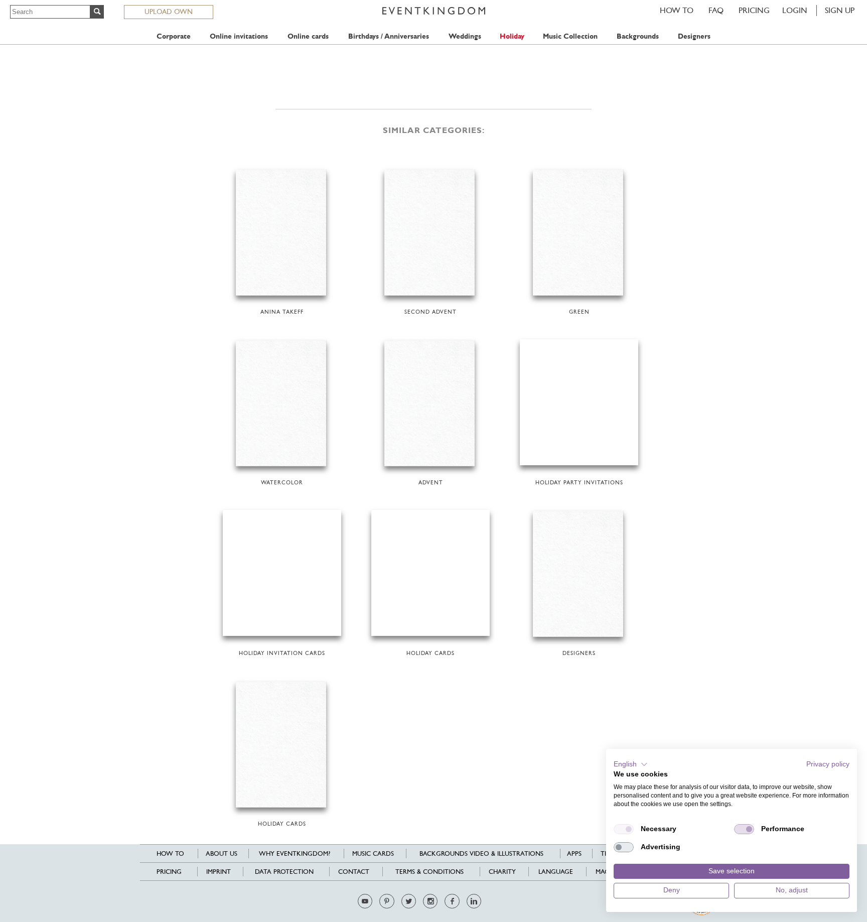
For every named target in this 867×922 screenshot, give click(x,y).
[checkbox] (624, 829)
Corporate (174, 36)
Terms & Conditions (429, 871)
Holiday (512, 36)
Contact (353, 871)
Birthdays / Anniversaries (388, 36)
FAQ (716, 10)
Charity (502, 871)
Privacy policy (827, 764)
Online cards (308, 36)
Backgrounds (638, 36)
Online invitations (239, 36)
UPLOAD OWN (168, 12)
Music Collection (570, 36)
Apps (574, 853)
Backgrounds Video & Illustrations (481, 853)
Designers (694, 36)
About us (221, 853)
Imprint (218, 871)
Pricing (754, 10)
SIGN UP (839, 10)
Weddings (465, 36)
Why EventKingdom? (294, 853)
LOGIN (794, 10)
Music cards (373, 853)
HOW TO (676, 10)
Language (555, 871)
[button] (631, 764)
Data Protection (284, 871)
